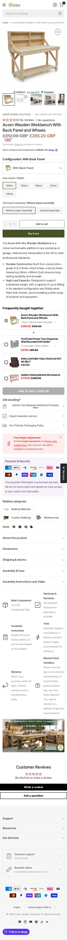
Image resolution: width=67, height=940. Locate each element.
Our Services (11, 837)
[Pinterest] (36, 922)
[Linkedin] (47, 922)
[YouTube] (31, 922)
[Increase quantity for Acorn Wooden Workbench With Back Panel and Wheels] (14, 224)
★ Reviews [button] (63, 473)
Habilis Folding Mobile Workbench (40, 374)
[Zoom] (58, 32)
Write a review (33, 787)
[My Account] (55, 5)
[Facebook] (20, 922)
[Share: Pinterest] (26, 527)
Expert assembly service (23, 416)
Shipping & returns (14, 559)
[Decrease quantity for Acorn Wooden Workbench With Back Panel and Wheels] (5, 224)
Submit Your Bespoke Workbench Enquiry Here (35, 406)
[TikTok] (41, 922)
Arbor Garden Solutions (17, 114)
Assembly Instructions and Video (24, 581)
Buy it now (33, 233)
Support (8, 818)
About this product (15, 538)
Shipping (18, 144)
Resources (9, 828)
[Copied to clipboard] (31, 527)
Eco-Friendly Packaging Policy (26, 425)
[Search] (60, 13)
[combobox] (33, 168)
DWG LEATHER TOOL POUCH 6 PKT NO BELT (41, 360)
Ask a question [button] (33, 795)
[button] (11, 120)
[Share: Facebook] (14, 527)
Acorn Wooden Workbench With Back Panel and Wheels (39, 316)
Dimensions (10, 548)
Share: (6, 527)
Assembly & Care (13, 570)
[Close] (61, 437)
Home (5, 23)
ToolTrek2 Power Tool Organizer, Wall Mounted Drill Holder (40, 340)
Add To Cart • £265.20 (33, 391)
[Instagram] (25, 922)
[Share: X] (20, 527)
